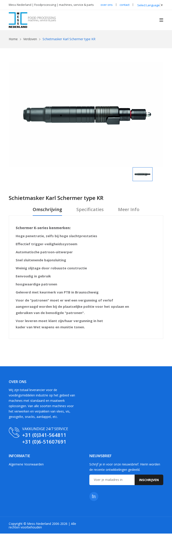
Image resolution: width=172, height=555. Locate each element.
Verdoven (30, 39)
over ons (107, 5)
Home (13, 39)
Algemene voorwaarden (26, 464)
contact (124, 5)
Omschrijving (47, 209)
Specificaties (90, 209)
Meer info (128, 209)
